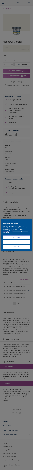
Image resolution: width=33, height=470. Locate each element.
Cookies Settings (16, 237)
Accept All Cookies (16, 242)
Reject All (16, 246)
